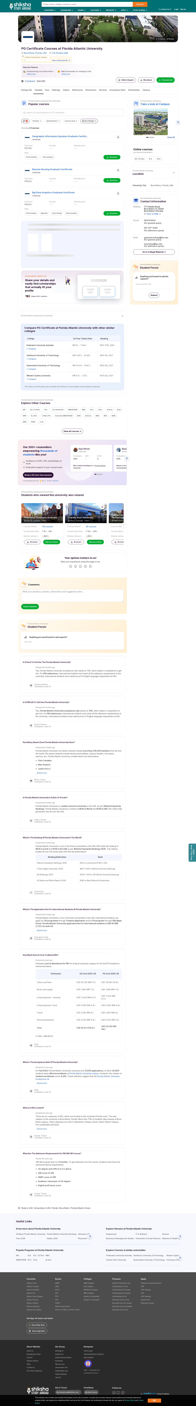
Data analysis (48, 157)
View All (171, 137)
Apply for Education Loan (121, 1283)
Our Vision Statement (34, 1371)
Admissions (77, 90)
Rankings (56, 90)
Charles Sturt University (116, 1260)
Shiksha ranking (29, 536)
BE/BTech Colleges (91, 1290)
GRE (57, 1286)
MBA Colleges (89, 1283)
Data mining (56, 213)
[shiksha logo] (38, 1390)
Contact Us (165, 9)
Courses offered (30, 526)
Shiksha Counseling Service (151, 1283)
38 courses (91, 526)
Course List (167, 80)
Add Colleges (89, 1357)
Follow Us (116, 1388)
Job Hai (58, 1377)
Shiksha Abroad (61, 1374)
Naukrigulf (59, 1361)
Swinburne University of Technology (43, 355)
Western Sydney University (39, 376)
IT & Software (141, 1234)
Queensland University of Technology (43, 365)
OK (154, 1400)
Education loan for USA (120, 1300)
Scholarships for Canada (121, 1290)
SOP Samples (146, 1290)
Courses (38, 90)
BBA (47, 1255)
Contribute (88, 1388)
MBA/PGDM (21, 1260)
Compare (32, 349)
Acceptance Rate (117, 90)
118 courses (47, 526)
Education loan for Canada (122, 1303)
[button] (126, 80)
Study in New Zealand (35, 1296)
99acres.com (60, 1364)
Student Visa (145, 1300)
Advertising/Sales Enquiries (94, 1354)
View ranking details (60, 60)
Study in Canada (33, 1286)
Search (140, 4)
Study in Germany (33, 1306)
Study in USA (31, 1283)
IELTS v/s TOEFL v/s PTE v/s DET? (67, 1310)
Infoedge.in (59, 1351)
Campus (146, 90)
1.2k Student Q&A (60, 53)
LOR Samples (146, 1296)
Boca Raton (29, 53)
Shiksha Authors (32, 1361)
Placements (90, 90)
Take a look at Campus (155, 104)
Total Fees (28, 146)
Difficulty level (79, 146)
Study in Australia (33, 1290)
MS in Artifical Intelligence (83, 466)
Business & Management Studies (120, 1238)
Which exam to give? (62, 1306)
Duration (52, 146)
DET (56, 1293)
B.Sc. (35, 1260)
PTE (56, 1296)
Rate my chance (51, 542)
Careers (30, 1357)
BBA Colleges (89, 1293)
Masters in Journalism (92, 1300)
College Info (26, 90)
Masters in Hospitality (91, 1296)
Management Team (34, 1354)
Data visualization (73, 213)
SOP (142, 1286)
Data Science (31, 213)
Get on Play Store (38, 1325)
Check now (31, 74)
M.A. (30, 1260)
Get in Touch (61, 1388)
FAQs (29, 1364)
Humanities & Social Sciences (148, 1238)
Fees (47, 90)
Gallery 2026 (52, 1238)
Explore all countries (34, 1310)
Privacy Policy (130, 1400)
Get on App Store (38, 1331)
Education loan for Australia (122, 1306)
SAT (56, 1300)
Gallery (66, 90)
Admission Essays (147, 1303)
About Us (30, 1351)
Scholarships (134, 90)
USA (45, 53)
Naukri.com (59, 1354)
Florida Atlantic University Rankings (61, 1234)
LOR (142, 1293)
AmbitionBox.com (61, 1371)
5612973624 (150, 220)
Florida (38, 53)
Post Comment (30, 606)
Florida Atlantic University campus (84, 1073)
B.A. (29, 1255)
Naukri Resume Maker (63, 1357)
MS (17, 1255)
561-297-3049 (150, 228)
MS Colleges (88, 1286)
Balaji (124, 449)
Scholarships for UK (119, 1296)
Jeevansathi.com (61, 1367)
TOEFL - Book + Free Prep (192, 852)
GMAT (57, 1283)
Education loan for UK (120, 1310)
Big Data (44, 213)
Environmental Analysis (33, 157)
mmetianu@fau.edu (153, 244)
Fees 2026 (20, 1238)
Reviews (103, 90)
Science (165, 1234)
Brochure (147, 80)
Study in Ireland (32, 1303)
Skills (26, 153)
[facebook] (114, 1392)
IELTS (57, 1290)
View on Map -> (153, 214)
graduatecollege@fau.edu (156, 238)
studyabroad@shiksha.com (69, 1392)
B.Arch (48, 1260)
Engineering (111, 1234)
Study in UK (31, 1293)
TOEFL (57, 1303)
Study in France (32, 1300)
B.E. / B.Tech (38, 1255)
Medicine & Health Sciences (174, 1238)
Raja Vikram (84, 449)
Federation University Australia (40, 345)
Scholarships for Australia (121, 1293)
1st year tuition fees (31, 531)
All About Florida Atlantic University (30, 1234)
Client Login (88, 1351)
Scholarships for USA (120, 1286)
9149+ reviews (52, 481)
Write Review (92, 1392)
